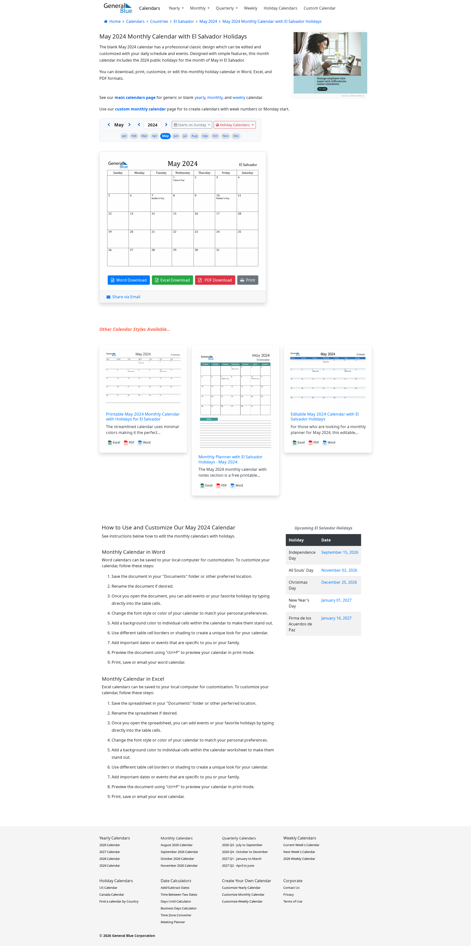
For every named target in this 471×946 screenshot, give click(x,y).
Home (114, 21)
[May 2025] (166, 125)
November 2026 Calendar (179, 865)
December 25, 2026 (339, 582)
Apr (154, 136)
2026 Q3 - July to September (242, 845)
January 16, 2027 (336, 618)
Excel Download (174, 280)
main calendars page (135, 97)
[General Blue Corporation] (118, 8)
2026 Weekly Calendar (299, 858)
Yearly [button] (175, 8)
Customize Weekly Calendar (242, 901)
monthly (214, 97)
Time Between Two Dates (179, 894)
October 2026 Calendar (177, 858)
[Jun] (129, 125)
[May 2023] (139, 125)
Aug (194, 136)
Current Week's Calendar (301, 845)
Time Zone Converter (176, 915)
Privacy (288, 894)
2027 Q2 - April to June (238, 865)
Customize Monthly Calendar (243, 894)
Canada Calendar (111, 894)
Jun (176, 136)
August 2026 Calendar (177, 845)
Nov (225, 136)
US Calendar (108, 887)
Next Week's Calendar (299, 852)
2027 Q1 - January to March (242, 858)
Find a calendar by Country (119, 901)
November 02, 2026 (339, 570)
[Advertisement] (329, 129)
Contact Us (291, 887)
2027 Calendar (109, 852)
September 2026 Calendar (179, 852)
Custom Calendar (320, 8)
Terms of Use (292, 901)
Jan (124, 136)
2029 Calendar (109, 865)
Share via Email (125, 296)
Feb (134, 136)
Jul (185, 136)
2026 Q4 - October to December (245, 852)
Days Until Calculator (176, 901)
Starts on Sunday (192, 124)
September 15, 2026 (339, 552)
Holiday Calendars (280, 8)
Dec (236, 136)
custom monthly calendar (140, 109)
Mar (144, 136)
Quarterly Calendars (239, 838)
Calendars (149, 8)
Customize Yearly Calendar (241, 887)
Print (249, 280)
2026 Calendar (109, 845)
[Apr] (109, 125)
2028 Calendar (109, 858)
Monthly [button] (198, 8)
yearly (200, 97)
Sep (205, 136)
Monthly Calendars (177, 838)
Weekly (250, 8)
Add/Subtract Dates (175, 887)
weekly (239, 97)
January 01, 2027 (336, 600)
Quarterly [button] (225, 8)
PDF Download (217, 280)
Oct (215, 136)
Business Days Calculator (179, 908)
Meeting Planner (173, 922)
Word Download (130, 280)
